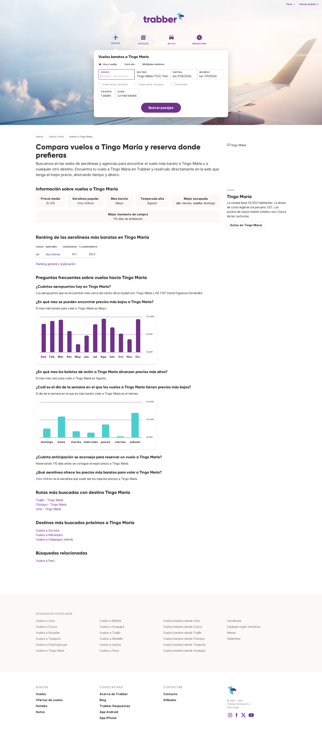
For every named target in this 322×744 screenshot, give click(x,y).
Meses (231, 633)
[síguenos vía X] (243, 717)
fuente (230, 190)
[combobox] (116, 74)
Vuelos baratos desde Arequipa (184, 650)
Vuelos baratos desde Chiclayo (184, 638)
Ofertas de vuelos (49, 700)
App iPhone (108, 718)
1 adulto (106, 95)
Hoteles (41, 706)
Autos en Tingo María (246, 225)
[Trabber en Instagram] (230, 717)
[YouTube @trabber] (250, 717)
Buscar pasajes (161, 108)
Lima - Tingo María (48, 509)
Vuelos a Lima (45, 621)
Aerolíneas (234, 621)
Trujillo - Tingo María (49, 500)
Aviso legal (233, 707)
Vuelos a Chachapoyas (51, 644)
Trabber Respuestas (115, 706)
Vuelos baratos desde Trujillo (182, 633)
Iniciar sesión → (308, 4)
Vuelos (41, 694)
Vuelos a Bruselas (48, 633)
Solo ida (130, 64)
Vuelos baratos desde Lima (181, 621)
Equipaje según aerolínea (243, 627)
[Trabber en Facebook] (237, 717)
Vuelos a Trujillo (110, 633)
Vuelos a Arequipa (112, 627)
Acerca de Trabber (114, 694)
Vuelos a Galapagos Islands (54, 539)
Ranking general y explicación (56, 264)
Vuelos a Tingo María (50, 650)
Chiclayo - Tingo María (51, 504)
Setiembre (234, 638)
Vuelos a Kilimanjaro (49, 535)
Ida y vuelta (110, 64)
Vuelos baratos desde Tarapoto (184, 644)
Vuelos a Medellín (111, 638)
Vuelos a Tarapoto (48, 638)
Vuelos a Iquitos (110, 644)
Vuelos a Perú (45, 561)
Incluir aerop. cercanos (115, 84)
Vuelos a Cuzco (46, 627)
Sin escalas (181, 84)
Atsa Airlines (85, 203)
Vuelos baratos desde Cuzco (182, 627)
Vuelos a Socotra (47, 530)
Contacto (170, 694)
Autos (40, 712)
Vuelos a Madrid (110, 621)
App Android (109, 712)
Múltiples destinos (153, 64)
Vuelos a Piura (109, 650)
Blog (103, 700)
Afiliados (169, 700)
